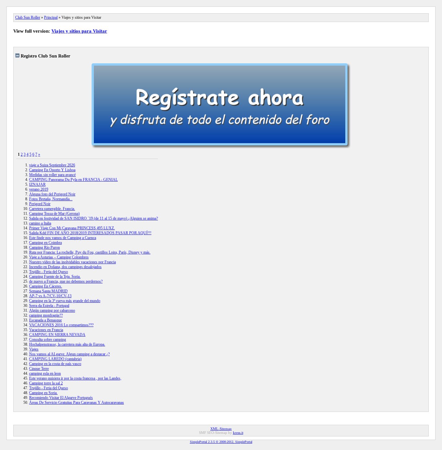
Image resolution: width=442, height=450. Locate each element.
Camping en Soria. (43, 393)
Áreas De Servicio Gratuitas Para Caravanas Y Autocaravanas (76, 402)
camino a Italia (40, 223)
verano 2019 (38, 189)
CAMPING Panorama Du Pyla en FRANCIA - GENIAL (73, 179)
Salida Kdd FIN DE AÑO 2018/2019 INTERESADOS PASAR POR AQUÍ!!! (90, 233)
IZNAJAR (37, 184)
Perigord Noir (39, 204)
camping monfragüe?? (46, 315)
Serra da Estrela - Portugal (49, 305)
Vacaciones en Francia (46, 330)
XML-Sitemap (221, 429)
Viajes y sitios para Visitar (79, 31)
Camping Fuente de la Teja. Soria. (55, 276)
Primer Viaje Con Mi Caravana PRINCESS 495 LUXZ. (72, 228)
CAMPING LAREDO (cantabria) (55, 359)
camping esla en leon (45, 373)
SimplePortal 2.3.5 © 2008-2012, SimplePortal (221, 442)
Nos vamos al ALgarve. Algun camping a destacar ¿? (69, 354)
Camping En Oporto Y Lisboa (52, 170)
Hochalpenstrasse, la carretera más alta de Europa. (67, 344)
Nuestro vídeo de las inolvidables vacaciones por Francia (72, 262)
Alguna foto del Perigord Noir (52, 194)
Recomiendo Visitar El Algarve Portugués (61, 397)
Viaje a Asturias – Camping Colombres (59, 257)
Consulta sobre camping (47, 339)
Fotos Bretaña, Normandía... (50, 199)
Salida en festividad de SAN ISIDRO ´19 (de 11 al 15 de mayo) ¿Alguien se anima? (93, 218)
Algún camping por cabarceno (52, 310)
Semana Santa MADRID (48, 291)
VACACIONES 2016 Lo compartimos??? (61, 325)
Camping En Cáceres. (45, 286)
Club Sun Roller (27, 17)
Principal (51, 17)
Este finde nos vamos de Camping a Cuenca (62, 237)
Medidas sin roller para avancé (52, 175)
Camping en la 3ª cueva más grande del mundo (64, 300)
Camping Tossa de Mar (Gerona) (54, 213)
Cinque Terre (39, 368)
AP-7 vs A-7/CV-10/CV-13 (50, 296)
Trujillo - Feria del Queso (48, 271)
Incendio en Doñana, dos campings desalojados (65, 267)
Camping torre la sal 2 (46, 383)
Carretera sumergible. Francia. (52, 208)
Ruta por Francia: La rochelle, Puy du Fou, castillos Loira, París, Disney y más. (89, 252)
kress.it (238, 432)
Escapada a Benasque (45, 320)
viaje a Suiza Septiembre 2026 (52, 165)
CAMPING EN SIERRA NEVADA (57, 334)
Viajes (34, 349)
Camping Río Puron (44, 247)
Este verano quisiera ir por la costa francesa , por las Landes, (75, 378)
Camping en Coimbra (45, 242)
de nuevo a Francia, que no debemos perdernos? (66, 281)
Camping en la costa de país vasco (55, 363)
